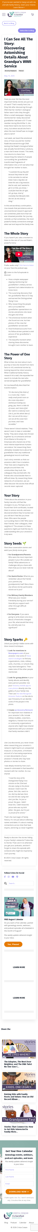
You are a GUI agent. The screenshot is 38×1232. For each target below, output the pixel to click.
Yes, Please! (13, 944)
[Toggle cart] (32, 14)
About (31, 1222)
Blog (6, 1222)
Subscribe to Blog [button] (27, 31)
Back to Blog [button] (9, 23)
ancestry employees (11, 70)
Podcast (14, 1222)
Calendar (22, 1222)
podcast (21, 70)
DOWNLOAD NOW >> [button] (19, 1191)
